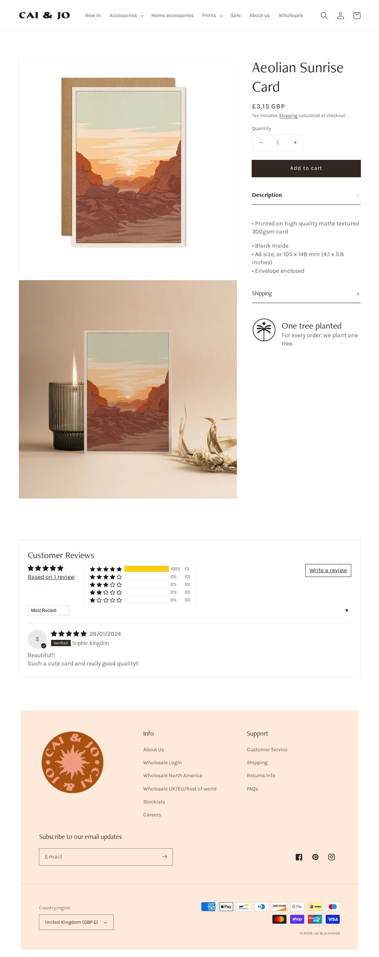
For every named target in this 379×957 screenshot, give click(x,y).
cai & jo (320, 933)
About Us (153, 749)
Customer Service (267, 749)
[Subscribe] (164, 857)
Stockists (154, 802)
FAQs (252, 789)
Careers (152, 815)
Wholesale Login (162, 762)
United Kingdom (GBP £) (71, 922)
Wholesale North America (172, 775)
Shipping (288, 115)
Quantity (261, 128)
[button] (324, 15)
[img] (69, 633)
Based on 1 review (51, 576)
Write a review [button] (328, 570)
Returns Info (261, 775)
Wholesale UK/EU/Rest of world (180, 789)
